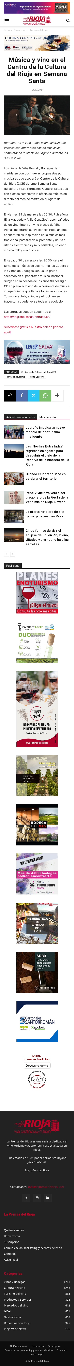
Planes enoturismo (15, 376)
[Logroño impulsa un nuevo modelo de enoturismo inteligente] (14, 432)
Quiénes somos (14, 1230)
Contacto (10, 1254)
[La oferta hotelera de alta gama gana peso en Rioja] (14, 516)
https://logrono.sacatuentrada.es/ (27, 317)
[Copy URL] (10, 396)
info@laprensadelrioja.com (46, 1187)
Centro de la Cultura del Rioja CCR (38, 371)
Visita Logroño (37, 376)
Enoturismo (19, 30)
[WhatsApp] (45, 396)
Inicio (7, 30)
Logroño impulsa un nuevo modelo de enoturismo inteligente (45, 431)
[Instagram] (37, 1198)
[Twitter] (33, 396)
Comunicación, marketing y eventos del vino (33, 1248)
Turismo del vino (39, 30)
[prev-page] (6, 554)
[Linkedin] (48, 1198)
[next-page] (12, 554)
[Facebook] (22, 396)
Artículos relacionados (20, 417)
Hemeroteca (12, 1236)
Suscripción (11, 1242)
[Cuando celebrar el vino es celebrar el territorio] (14, 478)
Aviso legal (11, 1259)
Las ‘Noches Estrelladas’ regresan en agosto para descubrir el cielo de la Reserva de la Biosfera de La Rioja (47, 455)
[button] (6, 21)
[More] (57, 396)
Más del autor (48, 417)
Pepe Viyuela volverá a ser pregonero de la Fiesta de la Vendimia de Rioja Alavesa (47, 497)
